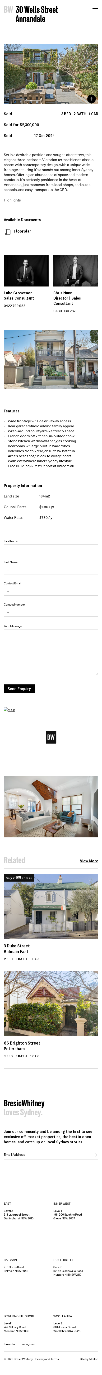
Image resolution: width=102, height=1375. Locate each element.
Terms (55, 1359)
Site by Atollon (89, 1359)
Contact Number (14, 604)
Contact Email (12, 583)
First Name (11, 541)
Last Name (11, 562)
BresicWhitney (24, 1104)
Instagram (28, 1344)
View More (89, 861)
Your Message (13, 626)
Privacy (40, 1359)
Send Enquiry (19, 688)
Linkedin (9, 1344)
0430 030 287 (64, 311)
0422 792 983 (15, 306)
